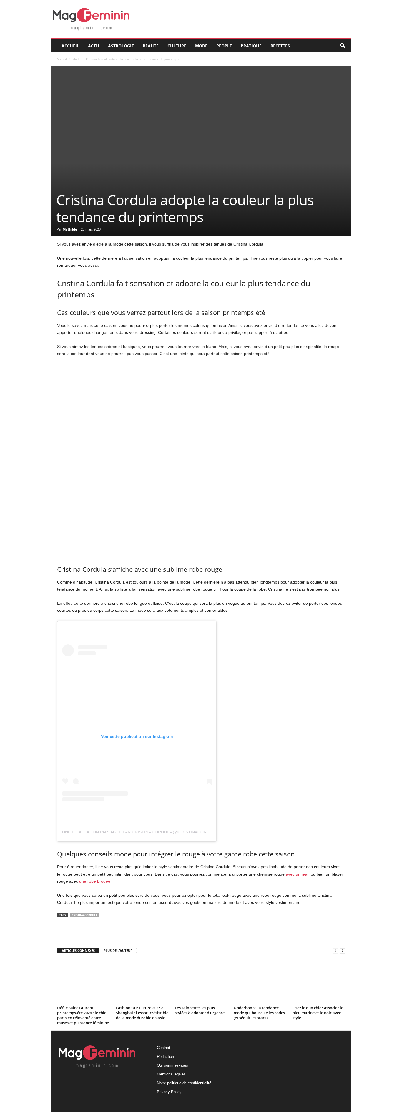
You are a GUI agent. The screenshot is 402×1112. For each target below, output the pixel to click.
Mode (201, 46)
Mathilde (70, 229)
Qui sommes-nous (172, 1065)
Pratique (251, 46)
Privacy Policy (169, 1092)
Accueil (70, 46)
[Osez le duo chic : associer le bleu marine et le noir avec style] (319, 981)
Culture (176, 46)
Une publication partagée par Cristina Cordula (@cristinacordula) (140, 832)
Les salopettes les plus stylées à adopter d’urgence (200, 1010)
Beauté (151, 46)
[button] (342, 45)
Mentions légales (171, 1074)
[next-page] (342, 951)
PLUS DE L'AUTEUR (118, 950)
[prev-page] (335, 951)
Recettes (280, 46)
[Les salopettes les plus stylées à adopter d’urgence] (201, 981)
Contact (163, 1047)
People (224, 46)
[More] (197, 933)
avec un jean (298, 874)
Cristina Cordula (84, 915)
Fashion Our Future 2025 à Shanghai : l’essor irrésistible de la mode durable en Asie (142, 1012)
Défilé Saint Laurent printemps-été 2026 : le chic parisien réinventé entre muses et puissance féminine (83, 1015)
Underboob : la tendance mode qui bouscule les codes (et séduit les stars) (259, 1012)
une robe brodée (94, 881)
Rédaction (165, 1056)
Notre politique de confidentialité (184, 1083)
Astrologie (121, 46)
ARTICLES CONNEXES (78, 950)
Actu (93, 46)
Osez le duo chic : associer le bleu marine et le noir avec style (318, 1012)
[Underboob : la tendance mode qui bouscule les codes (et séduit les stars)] (260, 981)
